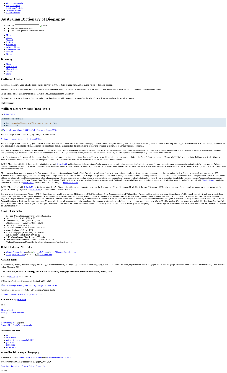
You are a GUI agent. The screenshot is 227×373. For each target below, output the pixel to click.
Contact (9, 40)
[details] (21, 299)
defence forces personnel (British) (20, 340)
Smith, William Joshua (15, 254)
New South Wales (15, 325)
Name (8, 64)
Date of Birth (11, 66)
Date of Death (12, 69)
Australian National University (60, 357)
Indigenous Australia (14, 8)
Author (9, 71)
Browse (9, 52)
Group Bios (11, 45)
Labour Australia (13, 13)
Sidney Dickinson (70, 183)
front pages (13, 276)
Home (8, 35)
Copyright (5, 366)
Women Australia (13, 10)
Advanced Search (13, 47)
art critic (9, 335)
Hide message (7, 103)
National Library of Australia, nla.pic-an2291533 (21, 139)
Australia (20, 312)
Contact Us (40, 366)
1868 (10, 310)
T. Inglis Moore (30, 187)
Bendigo (4, 312)
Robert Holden (10, 114)
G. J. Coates (35, 189)
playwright (10, 345)
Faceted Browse (13, 49)
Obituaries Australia (14, 3)
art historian (11, 338)
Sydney (4, 325)
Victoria (12, 312)
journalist (10, 342)
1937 (14, 323)
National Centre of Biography (29, 357)
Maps (8, 74)
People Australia (13, 5)
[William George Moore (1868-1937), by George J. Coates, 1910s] (29, 130)
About (9, 37)
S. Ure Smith (61, 164)
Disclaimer (15, 366)
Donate (9, 54)
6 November (6, 323)
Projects (9, 42)
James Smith (28, 183)
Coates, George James (15, 252)
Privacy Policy (28, 366)
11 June (4, 310)
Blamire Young (208, 180)
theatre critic (11, 347)
